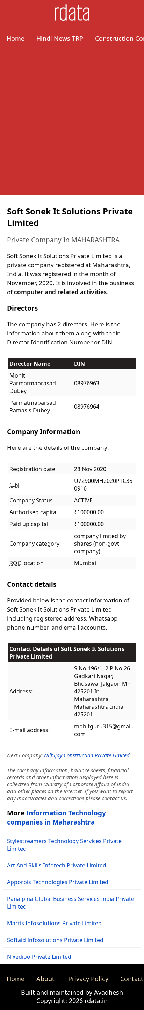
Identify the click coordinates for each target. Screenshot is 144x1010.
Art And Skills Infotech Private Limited (56, 865)
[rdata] (72, 18)
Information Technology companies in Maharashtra (56, 817)
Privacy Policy (88, 978)
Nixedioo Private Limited (39, 956)
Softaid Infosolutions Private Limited (55, 940)
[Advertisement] (72, 123)
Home (15, 38)
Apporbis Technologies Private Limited (57, 882)
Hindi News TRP (59, 38)
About (45, 978)
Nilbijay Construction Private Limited (87, 755)
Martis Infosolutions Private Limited (54, 923)
